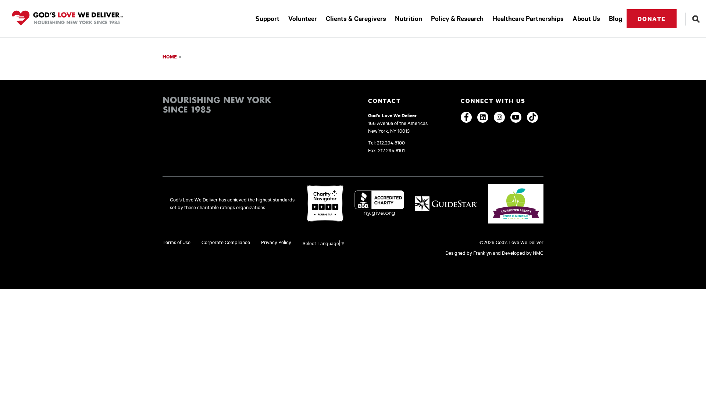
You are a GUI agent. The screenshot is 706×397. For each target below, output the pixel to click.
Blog (615, 18)
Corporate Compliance (226, 242)
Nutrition (408, 18)
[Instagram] (499, 117)
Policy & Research (457, 18)
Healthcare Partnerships (528, 18)
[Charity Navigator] (325, 204)
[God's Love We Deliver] (67, 18)
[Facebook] (466, 117)
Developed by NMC (522, 253)
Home (170, 56)
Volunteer (302, 18)
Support (267, 18)
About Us (586, 18)
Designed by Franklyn (468, 253)
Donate (652, 19)
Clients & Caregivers (356, 18)
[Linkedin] (482, 117)
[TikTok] (532, 117)
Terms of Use (176, 242)
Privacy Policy (276, 242)
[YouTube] (515, 117)
